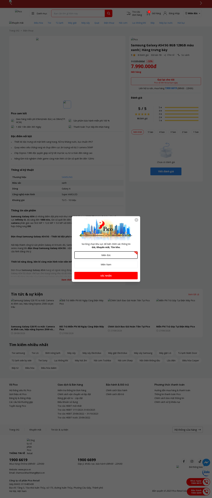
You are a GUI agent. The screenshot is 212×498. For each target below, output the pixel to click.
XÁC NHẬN (106, 275)
